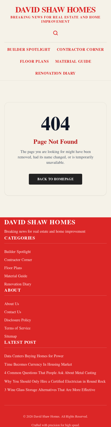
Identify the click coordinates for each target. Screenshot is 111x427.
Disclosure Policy (17, 319)
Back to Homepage (55, 179)
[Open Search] (55, 33)
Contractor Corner (80, 49)
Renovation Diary (55, 73)
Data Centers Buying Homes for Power (34, 355)
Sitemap (10, 336)
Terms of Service (17, 328)
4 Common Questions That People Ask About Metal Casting (50, 372)
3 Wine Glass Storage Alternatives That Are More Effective (49, 389)
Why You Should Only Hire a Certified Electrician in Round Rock (55, 381)
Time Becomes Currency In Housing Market (38, 364)
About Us (11, 303)
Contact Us (12, 311)
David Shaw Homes (55, 9)
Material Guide (73, 61)
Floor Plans (34, 61)
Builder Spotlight (28, 49)
